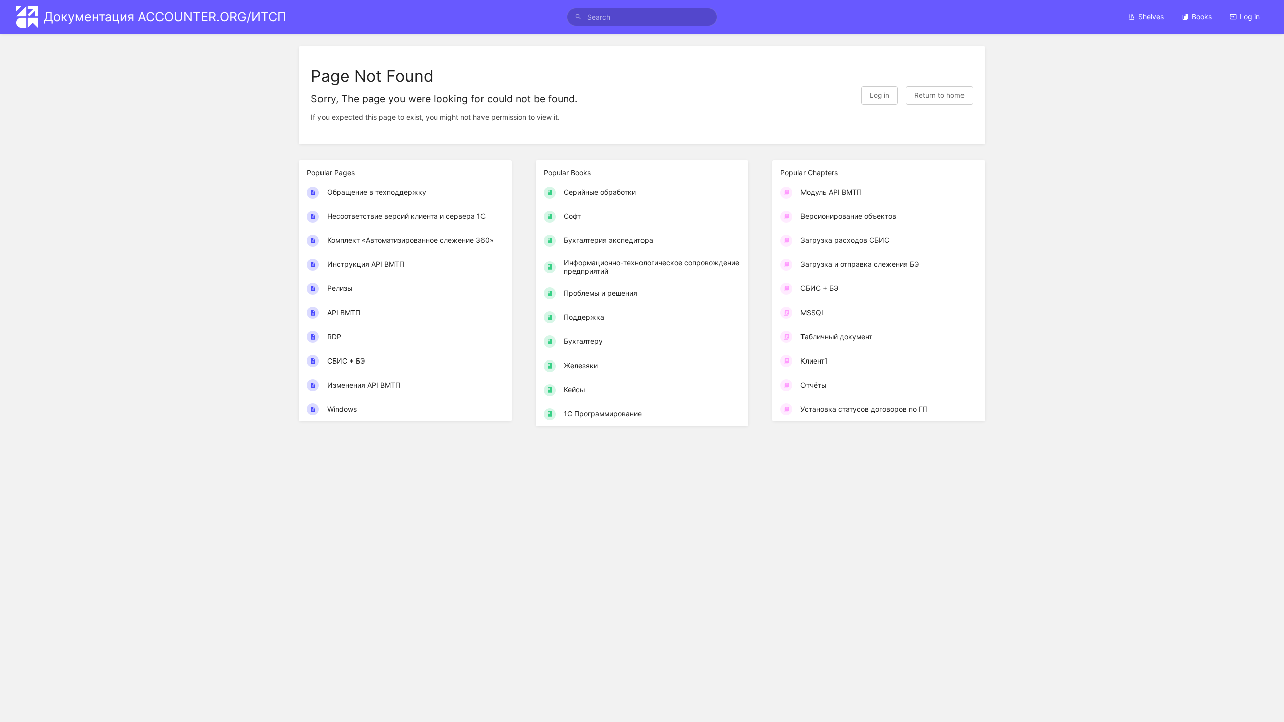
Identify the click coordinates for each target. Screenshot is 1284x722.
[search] (642, 17)
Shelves (1151, 16)
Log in (1250, 16)
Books (1202, 16)
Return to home (939, 95)
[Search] (578, 17)
